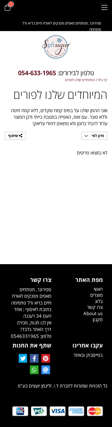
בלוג (99, 301)
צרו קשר (95, 307)
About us (93, 313)
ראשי (98, 289)
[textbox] (56, 73)
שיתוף (13, 135)
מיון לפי (97, 135)
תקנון (98, 319)
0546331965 (25, 336)
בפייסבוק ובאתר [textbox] (88, 355)
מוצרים (96, 295)
